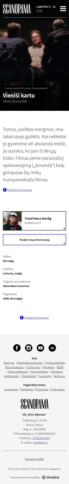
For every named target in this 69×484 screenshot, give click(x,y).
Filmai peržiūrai (39, 371)
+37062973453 (41, 438)
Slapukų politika (34, 459)
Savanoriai (45, 376)
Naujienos (27, 389)
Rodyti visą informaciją (34, 240)
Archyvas (59, 376)
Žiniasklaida (29, 376)
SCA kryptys (33, 367)
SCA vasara (58, 389)
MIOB (60, 367)
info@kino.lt (40, 442)
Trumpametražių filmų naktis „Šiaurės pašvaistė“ (26, 88)
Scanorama (11, 389)
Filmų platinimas (18, 371)
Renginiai (48, 367)
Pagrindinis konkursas (30, 363)
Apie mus (9, 363)
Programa (42, 389)
